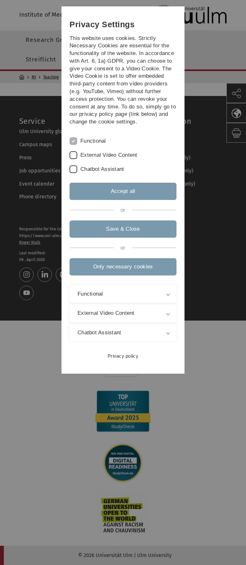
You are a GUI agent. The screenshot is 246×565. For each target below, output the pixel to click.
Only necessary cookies (123, 267)
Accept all (123, 191)
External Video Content (108, 155)
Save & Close (123, 229)
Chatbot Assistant (102, 169)
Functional (93, 141)
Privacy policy (123, 356)
